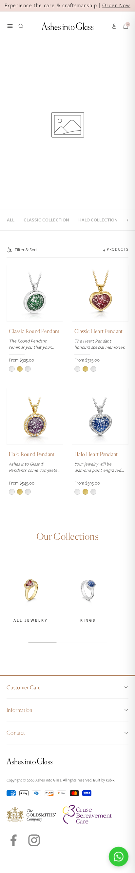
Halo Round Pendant (32, 454)
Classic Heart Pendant (98, 331)
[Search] (21, 26)
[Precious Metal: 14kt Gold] (20, 369)
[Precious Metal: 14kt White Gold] (28, 369)
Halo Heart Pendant (96, 454)
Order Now (116, 5)
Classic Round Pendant (34, 331)
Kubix (110, 780)
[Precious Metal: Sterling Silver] (12, 369)
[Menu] (10, 26)
